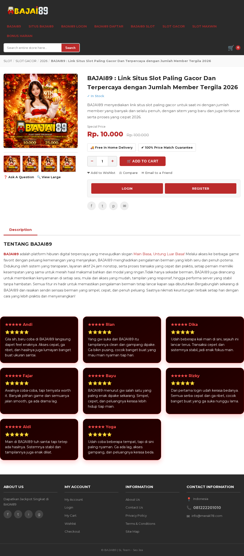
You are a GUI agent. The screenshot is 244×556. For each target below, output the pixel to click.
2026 (43, 61)
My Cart (70, 515)
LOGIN (127, 188)
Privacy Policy (136, 515)
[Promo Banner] (41, 111)
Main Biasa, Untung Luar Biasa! (159, 254)
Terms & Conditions (140, 523)
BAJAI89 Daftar (108, 26)
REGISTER (200, 188)
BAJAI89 (14, 26)
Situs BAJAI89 (41, 26)
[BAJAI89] (27, 10)
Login (69, 507)
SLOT (8, 61)
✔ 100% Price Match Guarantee (167, 147)
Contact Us (134, 507)
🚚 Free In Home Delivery (111, 147)
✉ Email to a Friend (157, 173)
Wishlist (70, 523)
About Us (133, 499)
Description (20, 229)
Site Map (132, 531)
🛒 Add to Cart (142, 161)
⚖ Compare (128, 173)
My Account (74, 499)
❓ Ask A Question (19, 177)
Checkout (72, 531)
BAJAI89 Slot (143, 26)
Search (70, 48)
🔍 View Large (49, 177)
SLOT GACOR (25, 61)
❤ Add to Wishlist (101, 173)
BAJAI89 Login (74, 26)
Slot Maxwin (204, 26)
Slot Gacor (174, 26)
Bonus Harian (19, 36)
